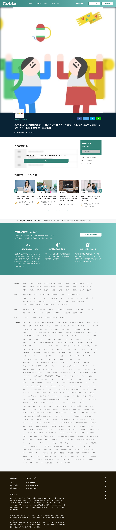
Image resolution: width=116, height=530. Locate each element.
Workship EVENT (30, 482)
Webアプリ (82, 379)
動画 (53, 352)
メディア (76, 349)
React (46, 386)
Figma (65, 322)
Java (44, 416)
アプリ (33, 342)
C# (52, 379)
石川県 (89, 290)
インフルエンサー (35, 436)
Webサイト (56, 409)
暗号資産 (94, 443)
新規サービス (45, 362)
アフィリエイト (35, 402)
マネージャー (63, 456)
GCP (92, 382)
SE (68, 446)
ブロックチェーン (48, 436)
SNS (49, 339)
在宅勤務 (78, 406)
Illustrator (86, 329)
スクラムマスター (48, 369)
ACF (92, 439)
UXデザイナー (76, 446)
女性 (58, 459)
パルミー (68, 416)
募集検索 (38, 3)
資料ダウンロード (15, 488)
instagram (52, 399)
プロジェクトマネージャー (57, 298)
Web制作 (47, 409)
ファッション (76, 362)
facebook (33, 329)
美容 (70, 433)
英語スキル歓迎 (77, 313)
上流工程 (45, 453)
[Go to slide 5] (56, 210)
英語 (77, 453)
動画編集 (70, 453)
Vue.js (71, 376)
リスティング (43, 329)
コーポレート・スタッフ (75, 298)
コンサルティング (65, 366)
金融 (24, 426)
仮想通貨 (93, 423)
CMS (58, 322)
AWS (30, 322)
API (50, 416)
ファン (90, 419)
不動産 (24, 436)
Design (39, 423)
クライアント (58, 416)
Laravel (81, 336)
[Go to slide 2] (48, 210)
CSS (24, 339)
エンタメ (25, 382)
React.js (53, 386)
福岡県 (60, 283)
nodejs (32, 423)
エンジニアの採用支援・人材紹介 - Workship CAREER (45, 505)
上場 (91, 449)
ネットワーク (31, 433)
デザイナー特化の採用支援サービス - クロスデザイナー (46, 500)
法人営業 (78, 339)
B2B (86, 392)
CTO (38, 369)
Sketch (72, 322)
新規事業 (69, 309)
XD (38, 336)
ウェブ (71, 406)
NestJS (72, 436)
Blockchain (34, 446)
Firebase (79, 382)
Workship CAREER (31, 488)
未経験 (79, 392)
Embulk (25, 463)
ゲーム (56, 423)
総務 (79, 359)
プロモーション (44, 379)
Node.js (83, 429)
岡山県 (32, 290)
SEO (73, 326)
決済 (38, 416)
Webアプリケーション (45, 406)
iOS (90, 379)
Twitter (62, 439)
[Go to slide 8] (64, 210)
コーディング (53, 392)
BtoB (77, 356)
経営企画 (54, 362)
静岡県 (39, 286)
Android (95, 386)
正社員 (47, 446)
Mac (24, 439)
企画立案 (66, 346)
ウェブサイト (82, 399)
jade (49, 443)
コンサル (79, 386)
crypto (86, 443)
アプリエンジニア (72, 429)
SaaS (94, 369)
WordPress (50, 322)
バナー (71, 356)
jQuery (24, 429)
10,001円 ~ (63, 317)
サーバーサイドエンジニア (30, 362)
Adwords (31, 399)
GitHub (32, 429)
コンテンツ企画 (27, 359)
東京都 (24, 283)
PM (43, 322)
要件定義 (53, 453)
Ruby (32, 382)
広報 (63, 294)
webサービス (84, 412)
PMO (24, 453)
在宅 (24, 409)
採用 (92, 339)
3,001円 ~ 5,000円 (37, 317)
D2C (82, 433)
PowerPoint (62, 433)
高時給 (58, 376)
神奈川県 (89, 283)
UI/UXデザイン (93, 429)
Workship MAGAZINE (32, 485)
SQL (76, 433)
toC (58, 382)
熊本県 (82, 290)
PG (94, 453)
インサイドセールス (28, 349)
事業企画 (86, 362)
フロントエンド (66, 329)
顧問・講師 (26, 301)
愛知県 (75, 283)
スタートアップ (80, 309)
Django (94, 372)
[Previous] (15, 191)
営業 (96, 346)
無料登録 (107, 3)
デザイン (68, 332)
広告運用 (25, 329)
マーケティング (44, 294)
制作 (83, 426)
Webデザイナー (71, 379)
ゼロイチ (65, 402)
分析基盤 (91, 459)
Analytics (54, 396)
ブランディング (50, 359)
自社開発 (73, 402)
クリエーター (62, 352)
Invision (89, 322)
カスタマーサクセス (48, 304)
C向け (64, 382)
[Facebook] (105, 496)
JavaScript (77, 366)
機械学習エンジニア (81, 423)
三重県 (75, 290)
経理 (60, 443)
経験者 (39, 419)
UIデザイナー (47, 449)
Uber (41, 356)
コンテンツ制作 (41, 399)
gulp (30, 443)
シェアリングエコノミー (30, 356)
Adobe (55, 372)
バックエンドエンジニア (30, 294)
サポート (56, 336)
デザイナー (55, 294)
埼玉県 (46, 283)
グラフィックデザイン (29, 406)
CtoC (94, 352)
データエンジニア (28, 366)
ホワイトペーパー (79, 332)
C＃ (55, 456)
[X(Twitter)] (105, 499)
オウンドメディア (39, 339)
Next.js (39, 386)
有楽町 (31, 453)
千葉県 (24, 286)
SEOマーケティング (28, 459)
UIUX (24, 346)
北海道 (46, 286)
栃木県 (89, 286)
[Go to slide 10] (70, 210)
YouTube (70, 439)
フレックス (64, 412)
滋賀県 (60, 286)
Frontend (71, 386)
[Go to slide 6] (59, 210)
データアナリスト (66, 449)
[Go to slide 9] (67, 210)
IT (89, 356)
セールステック (27, 449)
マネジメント (32, 379)
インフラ (59, 349)
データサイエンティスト (75, 294)
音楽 (75, 372)
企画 (24, 389)
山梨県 (60, 290)
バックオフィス (38, 326)
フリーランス (57, 339)
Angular (90, 426)
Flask (56, 449)
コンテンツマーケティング (45, 342)
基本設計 (62, 453)
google (47, 439)
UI (51, 329)
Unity (86, 372)
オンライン (85, 456)
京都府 (32, 286)
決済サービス (74, 456)
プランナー (79, 342)
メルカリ (71, 382)
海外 (95, 389)
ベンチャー (37, 352)
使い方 (46, 3)
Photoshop (77, 329)
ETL (31, 463)
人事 (67, 301)
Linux (77, 389)
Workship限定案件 (47, 463)
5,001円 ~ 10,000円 (51, 317)
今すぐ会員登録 (91, 234)
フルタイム (74, 412)
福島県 (82, 286)
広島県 (53, 283)
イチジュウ (58, 463)
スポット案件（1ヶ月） (29, 313)
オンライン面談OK (44, 313)
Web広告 (95, 326)
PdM (65, 389)
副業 (24, 326)
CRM (41, 359)
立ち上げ (84, 349)
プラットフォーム (42, 349)
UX (96, 349)
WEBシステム (47, 456)
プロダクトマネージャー (54, 389)
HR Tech (86, 352)
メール (51, 402)
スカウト (25, 342)
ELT (37, 463)
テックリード (60, 369)
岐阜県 (24, 290)
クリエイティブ (61, 356)
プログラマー (86, 453)
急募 (49, 309)
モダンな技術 (38, 376)
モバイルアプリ (67, 459)
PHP (24, 322)
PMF (84, 356)
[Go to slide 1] (45, 210)
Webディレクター (57, 332)
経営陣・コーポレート (78, 301)
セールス (43, 298)
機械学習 (38, 366)
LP (59, 399)
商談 (39, 459)
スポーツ (65, 409)
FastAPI (77, 449)
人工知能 (25, 369)
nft (80, 443)
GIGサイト (13, 498)
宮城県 (67, 290)
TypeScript (62, 386)
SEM (24, 399)
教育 (80, 372)
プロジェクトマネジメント (36, 389)
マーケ (86, 339)
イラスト (91, 376)
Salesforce (86, 366)
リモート (58, 346)
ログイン (94, 3)
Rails (50, 412)
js (89, 399)
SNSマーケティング (73, 426)
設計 (38, 456)
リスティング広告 (88, 396)
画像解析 (44, 426)
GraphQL (25, 386)
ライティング (65, 326)
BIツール (82, 402)
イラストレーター (65, 372)
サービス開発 (91, 433)
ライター (49, 326)
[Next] (100, 191)
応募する (46, 160)
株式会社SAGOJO (21, 119)
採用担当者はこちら (81, 3)
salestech (37, 449)
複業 (56, 412)
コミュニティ (37, 409)
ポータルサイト (27, 392)
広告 (70, 352)
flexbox (42, 443)
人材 (52, 349)
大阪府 (32, 283)
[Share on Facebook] (79, 118)
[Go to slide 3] (51, 210)
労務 (30, 326)
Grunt (24, 443)
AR (63, 379)
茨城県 (39, 283)
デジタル (54, 366)
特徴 (30, 3)
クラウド (67, 349)
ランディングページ (69, 399)
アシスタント (46, 336)
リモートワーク (76, 346)
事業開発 (46, 352)
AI (93, 366)
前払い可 (42, 309)
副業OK (25, 309)
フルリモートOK (59, 309)
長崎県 (39, 290)
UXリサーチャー (88, 446)
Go (86, 382)
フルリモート (50, 356)
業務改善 (39, 429)
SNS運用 (25, 419)
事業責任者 (77, 416)
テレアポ (61, 359)
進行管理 (25, 402)
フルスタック (86, 389)
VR (57, 379)
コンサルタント (65, 362)
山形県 (82, 283)
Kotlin (30, 426)
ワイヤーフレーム (51, 433)
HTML (94, 336)
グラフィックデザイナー (42, 332)
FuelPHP (57, 406)
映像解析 (61, 426)
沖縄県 (67, 286)
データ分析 (76, 396)
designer (67, 443)
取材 (56, 326)
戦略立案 (93, 456)
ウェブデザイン (32, 396)
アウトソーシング (51, 429)
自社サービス (68, 339)
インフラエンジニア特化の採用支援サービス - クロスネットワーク (29, 502)
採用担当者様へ (14, 485)
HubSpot (87, 369)
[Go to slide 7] (62, 210)
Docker (37, 322)
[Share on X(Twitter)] (86, 118)
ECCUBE (89, 436)
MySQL (92, 392)
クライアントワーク (28, 336)
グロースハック (65, 396)
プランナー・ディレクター (30, 298)
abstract (85, 439)
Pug (54, 443)
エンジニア (49, 346)
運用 (30, 346)
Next (32, 386)
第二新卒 (25, 412)
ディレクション (27, 332)
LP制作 (41, 433)
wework (94, 412)
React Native (64, 419)
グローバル (40, 372)
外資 (48, 372)
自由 (64, 406)
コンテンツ (78, 352)
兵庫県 (67, 283)
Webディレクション (67, 423)
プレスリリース (75, 409)
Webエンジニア (88, 416)
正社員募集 (67, 313)
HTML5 (37, 392)
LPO (44, 412)
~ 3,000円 (25, 317)
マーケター (89, 342)
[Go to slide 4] (53, 210)
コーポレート (70, 359)
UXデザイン (88, 346)
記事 (24, 379)
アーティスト (49, 382)
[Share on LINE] (98, 118)
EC (23, 396)
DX (36, 359)
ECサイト (47, 419)
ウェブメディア (44, 396)
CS (29, 409)
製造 (32, 456)
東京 (96, 436)
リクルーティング (48, 459)
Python (47, 366)
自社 (91, 406)
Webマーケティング (83, 326)
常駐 (72, 419)
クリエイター (81, 419)
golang (78, 439)
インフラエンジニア (56, 301)
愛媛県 (53, 286)
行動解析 (53, 426)
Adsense (54, 439)
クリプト (25, 446)
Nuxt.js (37, 426)
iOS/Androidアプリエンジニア (31, 304)
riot (36, 443)
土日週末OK (56, 313)
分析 (32, 419)
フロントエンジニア (28, 416)
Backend (39, 382)
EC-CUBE (80, 436)
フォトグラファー (63, 304)
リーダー (39, 439)
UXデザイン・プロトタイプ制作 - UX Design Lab (32, 498)
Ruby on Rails (27, 376)
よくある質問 (55, 3)
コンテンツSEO (35, 412)
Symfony (61, 429)
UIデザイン (91, 332)
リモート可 (33, 309)
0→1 (58, 402)
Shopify (55, 419)
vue (86, 406)
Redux (24, 423)
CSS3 (44, 392)
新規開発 (86, 409)
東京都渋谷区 (20, 132)
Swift (95, 379)
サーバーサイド (81, 376)
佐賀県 (75, 286)
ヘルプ (12, 482)
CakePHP (71, 392)
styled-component (62, 436)
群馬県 (46, 290)
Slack (56, 329)
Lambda (30, 439)
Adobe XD (80, 322)
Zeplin (96, 322)
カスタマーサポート (28, 372)
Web (71, 389)
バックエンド (39, 346)
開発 (94, 399)
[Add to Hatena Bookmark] (92, 118)
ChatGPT (67, 463)
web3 (74, 443)
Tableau (84, 449)
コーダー (62, 392)
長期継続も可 (49, 376)
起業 (32, 369)
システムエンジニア (58, 446)
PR (91, 349)
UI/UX (64, 376)
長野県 (53, 290)
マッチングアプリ (80, 459)
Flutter (87, 386)
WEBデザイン (27, 352)
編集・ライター (90, 298)
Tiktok (37, 453)
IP (41, 446)
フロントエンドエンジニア (40, 301)
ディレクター (69, 342)
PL (23, 433)
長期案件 (90, 309)
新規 (93, 409)
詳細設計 (25, 456)
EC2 (88, 336)
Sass (44, 402)
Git (63, 336)
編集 (30, 339)
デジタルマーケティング (74, 369)
